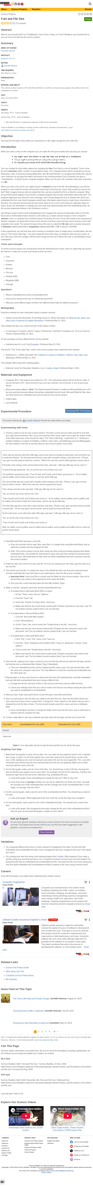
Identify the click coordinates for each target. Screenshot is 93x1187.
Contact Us (5, 1148)
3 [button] (42, 1032)
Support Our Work (53, 1141)
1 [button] (35, 1032)
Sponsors (5, 1143)
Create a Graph (52, 368)
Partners (5, 1146)
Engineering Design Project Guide (33, 1144)
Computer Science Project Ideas (20, 975)
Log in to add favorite (85, 882)
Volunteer (50, 1143)
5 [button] (49, 1032)
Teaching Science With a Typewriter (28, 1011)
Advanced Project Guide (32, 1147)
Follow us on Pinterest (81, 1155)
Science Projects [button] (19, 9)
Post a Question (46, 832)
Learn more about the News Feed (46, 1040)
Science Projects (8, 14)
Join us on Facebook (81, 1142)
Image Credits (6, 1153)
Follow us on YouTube (81, 1146)
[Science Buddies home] (12, 6)
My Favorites (11, 979)
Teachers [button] (36, 9)
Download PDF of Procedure (78, 411)
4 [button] (45, 1032)
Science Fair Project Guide (17, 967)
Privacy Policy (46, 1172)
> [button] (57, 1032)
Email (85, 14)
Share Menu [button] (88, 14)
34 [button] (54, 1032)
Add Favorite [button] (79, 14)
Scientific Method (10, 66)
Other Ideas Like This (15, 971)
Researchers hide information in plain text (31, 1023)
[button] (90, 3)
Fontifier (60, 856)
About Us (5, 1141)
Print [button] (82, 14)
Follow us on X (79, 1151)
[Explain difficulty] (8, 58)
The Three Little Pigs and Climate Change (31, 999)
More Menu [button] (91, 14)
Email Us (77, 1159)
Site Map (5, 1155)
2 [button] (38, 1032)
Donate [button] (88, 9)
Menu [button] (4, 9)
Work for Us (6, 1150)
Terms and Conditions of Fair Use (62, 1171)
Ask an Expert (29, 1152)
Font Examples (32, 344)
